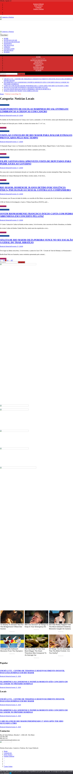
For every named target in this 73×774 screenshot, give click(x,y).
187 (12, 260)
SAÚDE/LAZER (9, 48)
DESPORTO (8, 43)
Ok (10, 773)
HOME (6, 38)
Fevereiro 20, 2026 (16, 115)
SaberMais (3, 128)
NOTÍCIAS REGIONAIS (12, 42)
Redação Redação (5, 115)
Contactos (38, 7)
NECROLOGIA (9, 45)
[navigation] (36, 45)
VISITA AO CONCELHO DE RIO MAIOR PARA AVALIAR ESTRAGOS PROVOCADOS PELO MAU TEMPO (36, 136)
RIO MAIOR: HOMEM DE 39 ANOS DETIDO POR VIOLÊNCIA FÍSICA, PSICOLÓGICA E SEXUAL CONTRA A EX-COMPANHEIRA (35, 188)
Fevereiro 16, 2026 (16, 194)
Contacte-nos (8, 753)
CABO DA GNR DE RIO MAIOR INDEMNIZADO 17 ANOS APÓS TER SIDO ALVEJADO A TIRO (36, 86)
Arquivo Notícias (38, 9)
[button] (0, 770)
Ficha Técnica (38, 6)
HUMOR (7, 52)
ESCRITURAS (8, 50)
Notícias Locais (4, 105)
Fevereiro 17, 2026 (16, 141)
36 (7, 260)
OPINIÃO (7, 47)
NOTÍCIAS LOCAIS (10, 40)
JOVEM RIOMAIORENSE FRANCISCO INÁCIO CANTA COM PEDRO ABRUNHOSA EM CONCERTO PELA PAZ (36, 214)
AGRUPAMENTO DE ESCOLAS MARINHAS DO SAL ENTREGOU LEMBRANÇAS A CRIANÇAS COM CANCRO (34, 110)
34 (4, 260)
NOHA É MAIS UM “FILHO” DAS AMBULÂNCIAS (21, 91)
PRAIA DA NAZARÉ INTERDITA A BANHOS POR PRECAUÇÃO (26, 87)
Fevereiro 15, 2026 (16, 220)
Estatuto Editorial (38, 4)
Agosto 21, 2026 (16, 676)
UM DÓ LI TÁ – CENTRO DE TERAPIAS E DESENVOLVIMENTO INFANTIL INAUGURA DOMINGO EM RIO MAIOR (32, 672)
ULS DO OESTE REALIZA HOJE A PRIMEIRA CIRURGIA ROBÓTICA (27, 89)
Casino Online (8, 766)
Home (2, 94)
